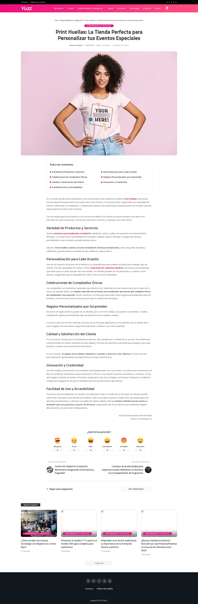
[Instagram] (174, 2)
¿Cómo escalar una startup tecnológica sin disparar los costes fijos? (38, 544)
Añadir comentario (103, 45)
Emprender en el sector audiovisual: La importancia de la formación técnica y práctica (119, 544)
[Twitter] (169, 2)
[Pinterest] (172, 2)
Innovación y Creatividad (115, 182)
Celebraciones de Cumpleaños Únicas (69, 177)
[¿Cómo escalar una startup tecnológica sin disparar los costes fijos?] (39, 523)
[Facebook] (167, 2)
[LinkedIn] (176, 2)
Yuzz (26, 8)
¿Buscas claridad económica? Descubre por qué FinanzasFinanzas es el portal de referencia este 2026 (159, 545)
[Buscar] (175, 8)
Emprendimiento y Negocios (99, 26)
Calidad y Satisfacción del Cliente (68, 182)
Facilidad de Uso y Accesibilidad (67, 187)
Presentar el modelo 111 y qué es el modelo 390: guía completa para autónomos (79, 544)
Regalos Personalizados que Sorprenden (122, 177)
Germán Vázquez (76, 45)
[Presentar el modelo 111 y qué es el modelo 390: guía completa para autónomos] (79, 523)
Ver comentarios (136, 488)
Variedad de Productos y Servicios (68, 171)
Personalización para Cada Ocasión (120, 171)
